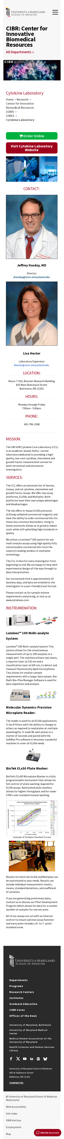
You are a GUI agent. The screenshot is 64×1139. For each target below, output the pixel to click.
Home (10, 99)
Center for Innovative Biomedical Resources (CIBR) (20, 108)
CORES (10, 116)
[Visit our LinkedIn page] (31, 1059)
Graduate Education (23, 1004)
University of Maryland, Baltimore (30, 1024)
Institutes (16, 998)
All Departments (18, 52)
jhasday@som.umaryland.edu (32, 277)
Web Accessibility (16, 1106)
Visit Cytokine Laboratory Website (32, 148)
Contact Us (16, 1082)
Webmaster (13, 1100)
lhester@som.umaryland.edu (31, 365)
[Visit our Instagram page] (38, 1059)
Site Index (11, 1113)
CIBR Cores (17, 1009)
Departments (18, 980)
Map (8, 1134)
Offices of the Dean (23, 1015)
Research (23, 99)
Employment (14, 1127)
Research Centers (21, 992)
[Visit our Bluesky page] (45, 1059)
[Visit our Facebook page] (11, 1059)
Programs (16, 986)
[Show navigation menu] (55, 12)
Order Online (33, 135)
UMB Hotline (13, 1120)
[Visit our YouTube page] (24, 1059)
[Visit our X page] (18, 1059)
